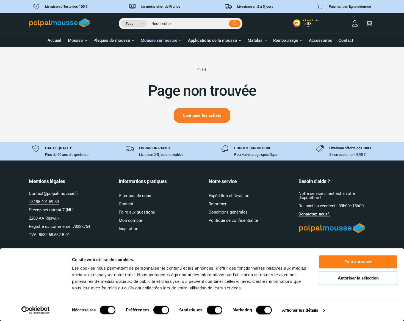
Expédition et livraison (229, 195)
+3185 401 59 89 (44, 201)
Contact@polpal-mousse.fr (53, 193)
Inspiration (128, 228)
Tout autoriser (358, 261)
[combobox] (196, 22)
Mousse (75, 40)
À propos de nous (135, 195)
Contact (126, 203)
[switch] (161, 310)
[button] (369, 23)
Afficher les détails (300, 310)
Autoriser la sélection (358, 278)
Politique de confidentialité (233, 220)
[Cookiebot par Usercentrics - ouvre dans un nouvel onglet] (36, 310)
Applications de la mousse (212, 40)
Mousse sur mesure (159, 40)
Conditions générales (228, 212)
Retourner (217, 203)
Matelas (255, 40)
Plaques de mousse (111, 40)
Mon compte (130, 220)
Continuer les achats (202, 115)
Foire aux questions (137, 212)
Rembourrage (285, 40)
